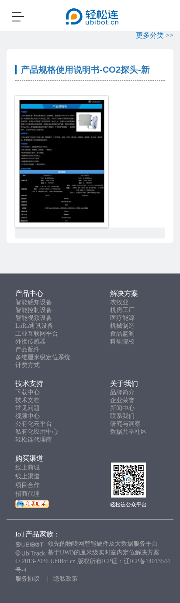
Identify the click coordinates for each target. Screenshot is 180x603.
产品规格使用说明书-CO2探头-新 (85, 69)
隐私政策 (65, 578)
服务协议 (27, 578)
